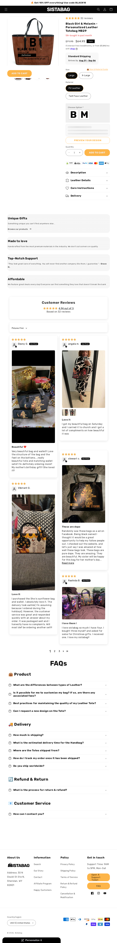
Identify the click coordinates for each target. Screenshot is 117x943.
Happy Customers (43, 890)
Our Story (38, 871)
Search (37, 864)
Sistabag (18, 933)
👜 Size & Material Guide (97, 69)
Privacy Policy (67, 864)
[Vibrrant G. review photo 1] (33, 542)
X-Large (86, 75)
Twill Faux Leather (78, 96)
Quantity (70, 147)
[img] (19, 339)
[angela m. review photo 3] (72, 412)
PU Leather (74, 88)
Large (71, 75)
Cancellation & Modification (67, 895)
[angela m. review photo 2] (65, 412)
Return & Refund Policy (68, 885)
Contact (38, 877)
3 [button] (59, 651)
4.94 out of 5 (66, 308)
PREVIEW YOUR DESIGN (87, 140)
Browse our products (18, 229)
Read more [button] (68, 563)
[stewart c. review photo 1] (83, 494)
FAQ (98, 886)
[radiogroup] (88, 114)
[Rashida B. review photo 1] (83, 603)
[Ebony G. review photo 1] (33, 396)
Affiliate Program (43, 883)
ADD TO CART (19, 73)
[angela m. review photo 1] (83, 379)
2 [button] (55, 651)
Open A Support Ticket (95, 877)
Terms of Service (69, 877)
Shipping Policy (68, 871)
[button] (6, 9)
